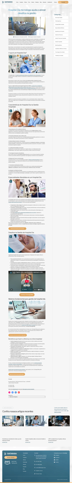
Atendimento (50, 2)
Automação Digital (58, 17)
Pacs (29, 2)
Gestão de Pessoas (59, 34)
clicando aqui (15, 389)
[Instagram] (9, 392)
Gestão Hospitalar (37, 36)
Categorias (10, 395)
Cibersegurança (58, 21)
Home (17, 2)
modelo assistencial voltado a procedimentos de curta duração (28, 75)
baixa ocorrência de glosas (34, 159)
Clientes (32, 2)
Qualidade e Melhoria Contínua (61, 48)
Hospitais (21, 2)
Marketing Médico (58, 45)
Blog (41, 2)
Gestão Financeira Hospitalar (60, 38)
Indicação (44, 2)
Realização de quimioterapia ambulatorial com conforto (25, 212)
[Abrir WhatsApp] (69, 480)
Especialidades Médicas (59, 27)
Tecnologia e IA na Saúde (60, 52)
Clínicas (25, 2)
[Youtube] (19, 392)
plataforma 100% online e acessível (29, 325)
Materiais (37, 2)
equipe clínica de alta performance (15, 202)
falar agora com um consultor (28, 389)
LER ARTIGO (4, 442)
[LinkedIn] (16, 392)
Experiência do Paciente (59, 31)
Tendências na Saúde (59, 55)
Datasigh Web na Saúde (59, 24)
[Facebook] (12, 392)
